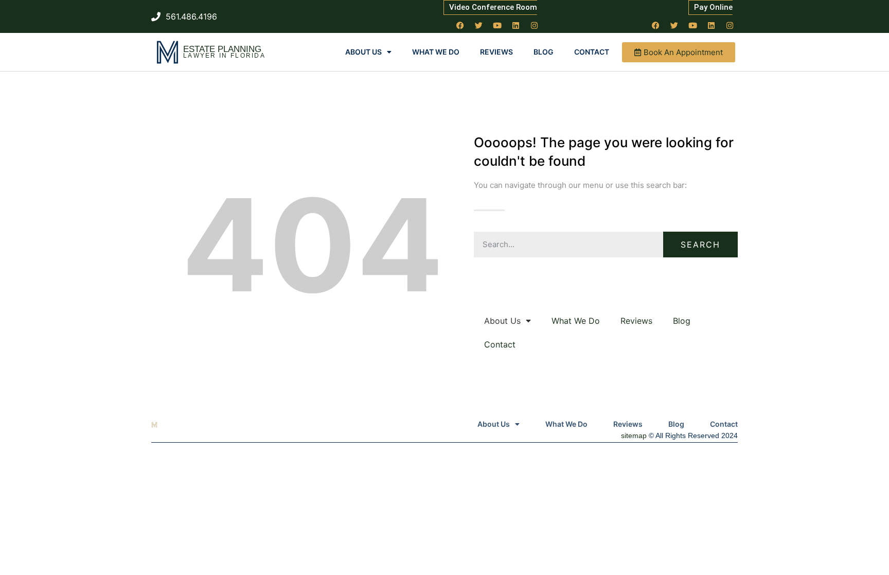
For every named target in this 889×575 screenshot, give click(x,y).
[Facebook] (460, 25)
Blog (544, 51)
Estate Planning (222, 49)
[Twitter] (479, 25)
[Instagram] (534, 25)
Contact (591, 51)
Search (700, 244)
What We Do (435, 51)
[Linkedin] (516, 25)
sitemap (634, 435)
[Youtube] (497, 25)
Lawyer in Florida (224, 55)
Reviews (496, 51)
